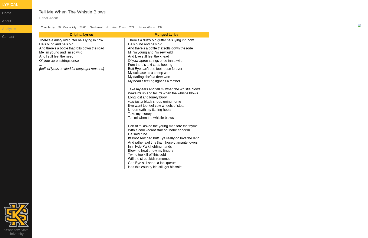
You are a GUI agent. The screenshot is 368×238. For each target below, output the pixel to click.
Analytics (9, 29)
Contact (8, 37)
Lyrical (10, 4)
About (6, 21)
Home (6, 13)
